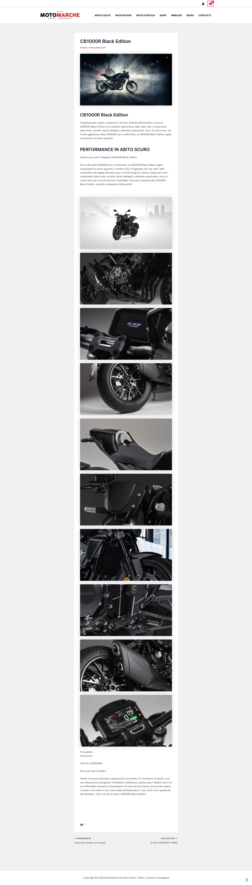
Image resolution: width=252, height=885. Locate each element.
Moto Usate (103, 15)
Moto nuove (123, 15)
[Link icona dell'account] (203, 3)
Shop (163, 15)
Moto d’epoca (145, 15)
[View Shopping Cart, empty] (210, 4)
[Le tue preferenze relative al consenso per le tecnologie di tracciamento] (247, 880)
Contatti (205, 15)
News (190, 15)
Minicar (176, 15)
